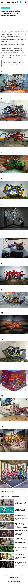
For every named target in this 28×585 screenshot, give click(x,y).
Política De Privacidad (17, 575)
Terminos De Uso (14, 577)
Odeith (3, 31)
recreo (14, 2)
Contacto (7, 575)
